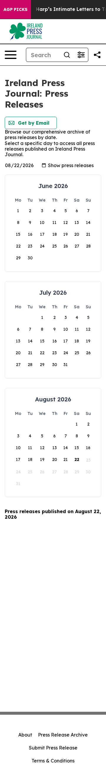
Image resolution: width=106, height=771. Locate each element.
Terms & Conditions (53, 761)
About (25, 735)
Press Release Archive (63, 735)
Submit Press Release (53, 748)
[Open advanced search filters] (81, 55)
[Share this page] (97, 55)
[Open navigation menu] (10, 55)
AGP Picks (15, 9)
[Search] (67, 55)
